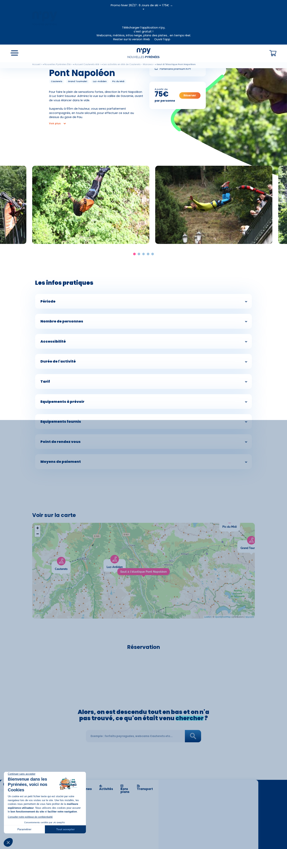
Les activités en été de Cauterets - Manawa (128, 64)
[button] (134, 254)
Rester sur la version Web (131, 39)
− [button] (37, 533)
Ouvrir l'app (162, 39)
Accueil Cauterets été (87, 64)
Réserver (190, 95)
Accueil (36, 64)
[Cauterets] (70, 563)
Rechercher (193, 736)
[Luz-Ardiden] (126, 561)
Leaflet (207, 617)
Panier (272, 53)
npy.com (249, 617)
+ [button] (37, 528)
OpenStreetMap (223, 617)
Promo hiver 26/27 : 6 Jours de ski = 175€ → (142, 5)
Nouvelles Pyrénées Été (57, 64)
